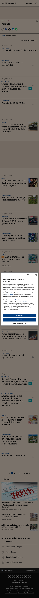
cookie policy (9, 294)
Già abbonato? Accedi (19, 323)
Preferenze (19, 315)
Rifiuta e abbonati (31, 274)
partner (25, 301)
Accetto (19, 319)
